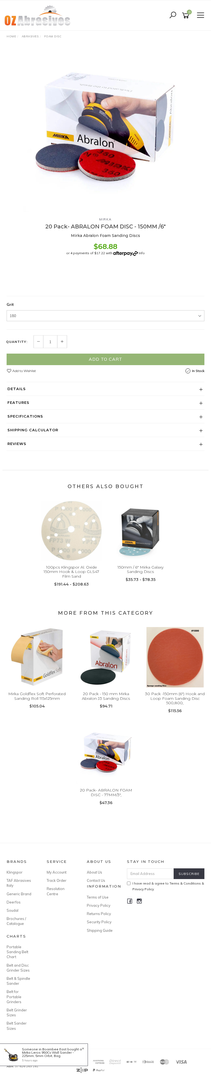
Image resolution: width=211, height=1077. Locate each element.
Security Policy (99, 922)
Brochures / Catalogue (16, 921)
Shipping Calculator (32, 430)
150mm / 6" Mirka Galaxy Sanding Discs (140, 569)
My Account (56, 872)
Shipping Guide (100, 930)
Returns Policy (99, 913)
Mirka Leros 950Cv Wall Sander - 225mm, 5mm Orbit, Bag (48, 1054)
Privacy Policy (98, 905)
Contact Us (96, 880)
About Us (94, 872)
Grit (10, 304)
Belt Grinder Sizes (17, 1012)
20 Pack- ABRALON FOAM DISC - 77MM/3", (106, 792)
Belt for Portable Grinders (14, 996)
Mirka (105, 219)
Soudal (12, 910)
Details (16, 389)
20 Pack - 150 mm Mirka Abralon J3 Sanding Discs (106, 696)
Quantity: (16, 341)
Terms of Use (98, 897)
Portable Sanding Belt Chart (17, 952)
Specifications (25, 416)
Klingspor (15, 872)
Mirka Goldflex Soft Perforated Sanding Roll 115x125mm (37, 696)
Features (18, 402)
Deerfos (14, 902)
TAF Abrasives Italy (19, 883)
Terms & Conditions (185, 883)
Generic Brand (19, 894)
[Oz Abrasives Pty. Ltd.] (38, 15)
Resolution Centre (56, 891)
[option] (105, 129)
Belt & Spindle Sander (18, 981)
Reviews (16, 443)
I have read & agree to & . (168, 886)
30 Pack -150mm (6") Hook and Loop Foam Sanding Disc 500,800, (175, 698)
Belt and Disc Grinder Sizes (18, 967)
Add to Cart (105, 359)
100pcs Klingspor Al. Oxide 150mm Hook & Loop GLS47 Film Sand (71, 572)
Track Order (56, 880)
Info (142, 253)
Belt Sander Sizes (17, 1025)
